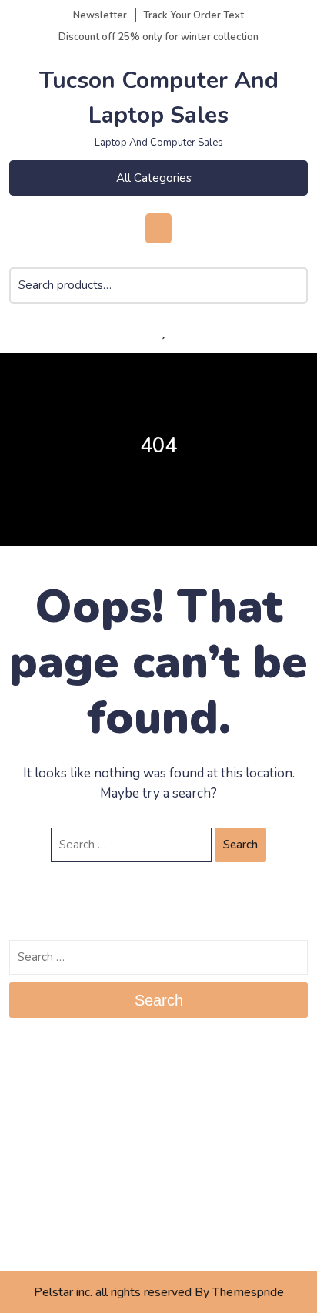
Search (293, 295)
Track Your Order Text (193, 15)
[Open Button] (158, 228)
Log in (25, 1158)
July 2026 (34, 1075)
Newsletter (100, 15)
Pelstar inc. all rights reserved (113, 1292)
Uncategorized (47, 1240)
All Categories (154, 178)
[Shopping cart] (126, 332)
